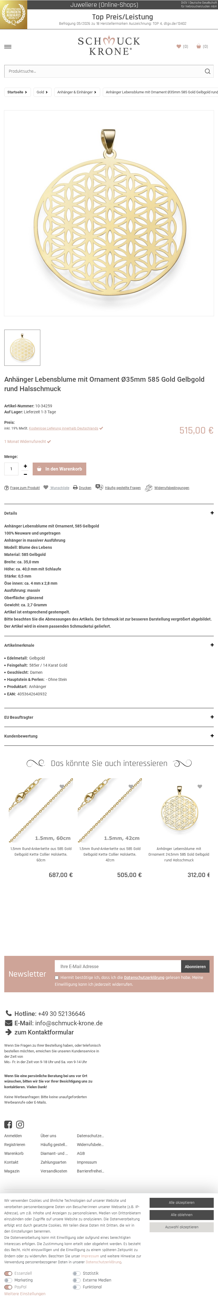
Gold (40, 92)
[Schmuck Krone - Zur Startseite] (109, 45)
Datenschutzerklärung (91, 1135)
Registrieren (14, 1144)
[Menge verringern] (25, 475)
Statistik (90, 1273)
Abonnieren (195, 966)
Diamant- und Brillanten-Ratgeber (54, 1153)
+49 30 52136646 (61, 1013)
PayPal (20, 1287)
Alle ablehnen (181, 1214)
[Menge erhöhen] (25, 467)
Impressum (87, 1162)
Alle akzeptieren (181, 1202)
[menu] (8, 46)
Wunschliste (185, 47)
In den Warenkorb (63, 469)
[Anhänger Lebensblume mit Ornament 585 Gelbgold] (109, 213)
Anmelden (13, 1135)
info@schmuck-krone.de (69, 1023)
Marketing (23, 1280)
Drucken (85, 488)
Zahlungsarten (53, 1162)
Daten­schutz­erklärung (103, 1262)
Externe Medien (97, 1280)
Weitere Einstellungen (24, 1294)
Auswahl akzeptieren (181, 1227)
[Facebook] (8, 1124)
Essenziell (23, 1273)
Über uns (48, 1135)
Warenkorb (205, 47)
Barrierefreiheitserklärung (91, 1171)
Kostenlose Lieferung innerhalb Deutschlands (63, 428)
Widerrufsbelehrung (91, 1144)
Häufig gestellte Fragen (54, 1144)
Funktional (92, 1287)
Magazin (12, 1171)
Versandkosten (54, 1171)
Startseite (15, 92)
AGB (81, 1153)
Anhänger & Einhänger (75, 92)
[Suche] (207, 71)
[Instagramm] (20, 1124)
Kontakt (11, 1162)
